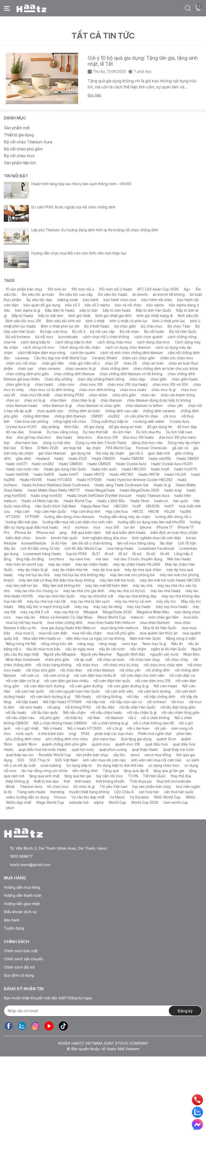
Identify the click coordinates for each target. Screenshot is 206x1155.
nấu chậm (138, 649)
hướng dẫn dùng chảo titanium (69, 517)
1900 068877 (21, 856)
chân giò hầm (53, 363)
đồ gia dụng (94, 427)
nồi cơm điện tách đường (44, 686)
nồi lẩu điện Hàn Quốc (138, 707)
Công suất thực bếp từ (109, 421)
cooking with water (149, 421)
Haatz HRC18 (149, 474)
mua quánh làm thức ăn (159, 633)
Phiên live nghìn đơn (155, 733)
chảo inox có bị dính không (51, 390)
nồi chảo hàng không (53, 665)
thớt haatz (83, 781)
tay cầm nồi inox (109, 776)
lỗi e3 (123, 554)
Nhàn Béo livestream (23, 659)
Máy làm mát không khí (61, 585)
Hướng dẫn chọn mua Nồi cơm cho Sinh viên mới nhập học (79, 253)
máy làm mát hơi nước (117, 580)
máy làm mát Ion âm (22, 585)
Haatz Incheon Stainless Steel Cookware (55, 485)
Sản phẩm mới (16, 127)
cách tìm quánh (82, 352)
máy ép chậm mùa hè (70, 569)
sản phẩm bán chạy (92, 755)
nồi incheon (156, 702)
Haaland (42, 458)
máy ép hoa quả (106, 569)
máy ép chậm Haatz (91, 564)
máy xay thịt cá (66, 612)
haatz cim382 (43, 464)
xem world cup (175, 802)
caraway (22, 358)
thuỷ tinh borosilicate (174, 781)
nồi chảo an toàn (111, 659)
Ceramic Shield (104, 358)
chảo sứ (12, 400)
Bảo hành (12, 920)
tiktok (10, 786)
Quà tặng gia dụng (136, 739)
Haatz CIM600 (70, 464)
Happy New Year (95, 506)
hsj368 (185, 511)
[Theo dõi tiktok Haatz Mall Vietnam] (63, 1026)
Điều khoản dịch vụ (20, 911)
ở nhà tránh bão (51, 733)
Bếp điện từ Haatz (60, 310)
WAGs (190, 797)
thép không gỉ (17, 781)
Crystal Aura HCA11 (21, 427)
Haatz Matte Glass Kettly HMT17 (54, 490)
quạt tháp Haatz (145, 749)
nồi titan (94, 718)
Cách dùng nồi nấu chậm (80, 347)
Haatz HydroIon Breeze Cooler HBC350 (140, 479)
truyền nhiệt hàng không (89, 792)
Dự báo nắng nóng (62, 432)
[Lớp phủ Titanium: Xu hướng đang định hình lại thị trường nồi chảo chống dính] (16, 236)
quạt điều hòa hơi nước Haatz (42, 749)
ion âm (129, 527)
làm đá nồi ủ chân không (92, 543)
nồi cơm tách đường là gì (50, 696)
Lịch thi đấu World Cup (83, 548)
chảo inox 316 (91, 384)
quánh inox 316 (127, 744)
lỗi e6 (164, 554)
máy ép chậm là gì (32, 569)
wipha (99, 802)
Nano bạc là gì (154, 643)
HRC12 (138, 511)
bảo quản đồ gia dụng (42, 305)
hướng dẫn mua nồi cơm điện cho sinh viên (78, 522)
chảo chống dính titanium (74, 374)
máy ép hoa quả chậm (143, 569)
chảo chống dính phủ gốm (27, 374)
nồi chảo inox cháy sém (163, 665)
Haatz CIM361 (188, 458)
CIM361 (97, 416)
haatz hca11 (160, 469)
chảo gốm (158, 379)
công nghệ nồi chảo (69, 421)
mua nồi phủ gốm (121, 633)
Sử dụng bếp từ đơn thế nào (120, 765)
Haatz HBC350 (134, 469)
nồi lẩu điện (105, 707)
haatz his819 (44, 474)
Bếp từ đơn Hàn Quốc (153, 310)
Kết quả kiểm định (86, 532)
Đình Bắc (71, 427)
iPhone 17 (165, 527)
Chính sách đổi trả (19, 967)
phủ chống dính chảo (23, 739)
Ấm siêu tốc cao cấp (76, 294)
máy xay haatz (139, 606)
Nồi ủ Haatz (52, 728)
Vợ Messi (117, 797)
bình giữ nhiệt (79, 315)
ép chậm (93, 448)
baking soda (67, 300)
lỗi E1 (96, 554)
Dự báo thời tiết (95, 432)
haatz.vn (161, 501)
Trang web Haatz (31, 792)
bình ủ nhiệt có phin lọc (128, 321)
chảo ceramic (49, 368)
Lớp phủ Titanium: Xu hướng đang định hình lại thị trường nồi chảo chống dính (94, 230)
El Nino (26, 448)
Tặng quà (111, 770)
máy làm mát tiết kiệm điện (106, 585)
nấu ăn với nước (112, 649)
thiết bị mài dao (46, 781)
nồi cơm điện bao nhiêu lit (95, 675)
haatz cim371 (16, 464)
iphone (145, 527)
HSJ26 (169, 511)
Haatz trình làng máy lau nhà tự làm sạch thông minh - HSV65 (81, 184)
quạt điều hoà (156, 744)
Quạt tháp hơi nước (178, 749)
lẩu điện (166, 543)
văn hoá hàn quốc (179, 792)
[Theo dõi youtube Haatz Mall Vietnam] (49, 1026)
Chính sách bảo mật (21, 950)
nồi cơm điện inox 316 (153, 681)
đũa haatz (64, 437)
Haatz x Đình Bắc (111, 501)
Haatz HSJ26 (175, 474)
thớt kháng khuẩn (110, 781)
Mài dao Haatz (179, 559)
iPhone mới (45, 532)
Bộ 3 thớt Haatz (96, 326)
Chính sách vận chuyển (23, 958)
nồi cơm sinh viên (119, 691)
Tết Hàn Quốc (154, 776)
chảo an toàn (153, 363)
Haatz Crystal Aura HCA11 (171, 464)
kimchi (41, 538)
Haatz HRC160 (121, 474)
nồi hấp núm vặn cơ (126, 702)
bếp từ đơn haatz (117, 310)
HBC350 (121, 506)
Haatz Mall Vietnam (122, 1048)
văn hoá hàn (149, 792)
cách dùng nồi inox (39, 347)
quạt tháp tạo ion (20, 755)
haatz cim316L (160, 458)
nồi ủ (132, 718)
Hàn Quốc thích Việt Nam (55, 506)
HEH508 (153, 506)
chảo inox (66, 384)
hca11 (137, 506)
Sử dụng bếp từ (79, 765)
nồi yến (160, 728)
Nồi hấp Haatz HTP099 (62, 702)
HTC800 (13, 517)
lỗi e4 (136, 554)
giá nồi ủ (136, 453)
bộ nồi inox (44, 337)
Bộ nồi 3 (78, 331)
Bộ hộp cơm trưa (53, 331)
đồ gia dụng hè (159, 427)
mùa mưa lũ (24, 633)
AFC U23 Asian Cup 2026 (158, 289)
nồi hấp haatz (27, 702)
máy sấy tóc (166, 601)
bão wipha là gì (27, 310)
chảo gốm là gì (18, 384)
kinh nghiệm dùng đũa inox (105, 538)
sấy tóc (119, 755)
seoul (134, 755)
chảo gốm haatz (185, 379)
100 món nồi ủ (82, 289)
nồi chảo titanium (101, 670)
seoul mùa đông (157, 755)
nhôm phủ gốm (57, 659)
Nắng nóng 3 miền (181, 638)
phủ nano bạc (104, 739)
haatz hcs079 (185, 469)
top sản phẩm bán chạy (151, 786)
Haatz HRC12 (94, 474)
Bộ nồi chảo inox (19, 155)
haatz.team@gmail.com (30, 864)
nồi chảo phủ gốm (40, 670)
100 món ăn (56, 289)
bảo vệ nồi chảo (128, 305)
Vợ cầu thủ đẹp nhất (88, 797)
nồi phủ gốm (50, 718)
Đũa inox (84, 437)
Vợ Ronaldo (139, 797)
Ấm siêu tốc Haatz (112, 294)
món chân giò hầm (163, 617)
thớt (67, 781)
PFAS (85, 733)
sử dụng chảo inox (163, 765)
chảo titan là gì (83, 400)
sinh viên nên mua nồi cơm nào (156, 760)
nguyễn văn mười (164, 654)
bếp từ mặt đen (50, 315)
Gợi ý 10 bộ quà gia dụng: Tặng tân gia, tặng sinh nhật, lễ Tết (143, 61)
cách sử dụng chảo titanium (127, 347)
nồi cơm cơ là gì (56, 675)
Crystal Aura (179, 421)
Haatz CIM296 (132, 458)
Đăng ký (185, 1010)
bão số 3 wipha (97, 305)
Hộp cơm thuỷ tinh (85, 511)
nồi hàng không (109, 696)
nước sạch (24, 733)
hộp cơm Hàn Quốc (50, 511)
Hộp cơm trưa (117, 511)
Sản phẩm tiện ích (20, 162)
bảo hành (90, 300)
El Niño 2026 (47, 448)
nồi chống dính (158, 670)
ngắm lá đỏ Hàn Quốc (168, 649)
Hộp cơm (22, 511)
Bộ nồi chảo (129, 331)
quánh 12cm (166, 739)
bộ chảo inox (152, 326)
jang (63, 532)
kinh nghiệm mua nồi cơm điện (156, 538)
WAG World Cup (167, 797)
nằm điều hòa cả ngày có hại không (95, 638)
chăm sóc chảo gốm (138, 358)
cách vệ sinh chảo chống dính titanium (131, 352)
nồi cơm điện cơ (182, 675)
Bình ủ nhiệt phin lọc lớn (60, 326)
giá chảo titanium (52, 453)
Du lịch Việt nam (179, 432)
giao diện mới (159, 453)
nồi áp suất (83, 659)
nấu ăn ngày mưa (80, 649)
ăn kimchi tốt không (169, 294)
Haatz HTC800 (59, 479)
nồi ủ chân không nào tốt (153, 723)
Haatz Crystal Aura (131, 464)
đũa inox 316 (107, 437)
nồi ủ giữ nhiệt (27, 728)
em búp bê (72, 448)
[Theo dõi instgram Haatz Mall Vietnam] (35, 1026)
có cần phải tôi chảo (141, 416)
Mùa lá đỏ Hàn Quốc (160, 628)
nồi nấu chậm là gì (142, 712)
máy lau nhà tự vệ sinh (133, 601)
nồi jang (53, 707)
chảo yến (175, 405)
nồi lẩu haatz (16, 712)
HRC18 (153, 511)
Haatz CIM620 (99, 464)
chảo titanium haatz (21, 405)
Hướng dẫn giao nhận (22, 903)
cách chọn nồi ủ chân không (106, 337)
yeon (10, 808)
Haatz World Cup (78, 501)
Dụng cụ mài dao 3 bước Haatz (101, 442)
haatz (59, 458)
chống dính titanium (70, 416)
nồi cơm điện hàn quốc (111, 681)
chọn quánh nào (50, 411)
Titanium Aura (31, 786)
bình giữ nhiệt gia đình (113, 315)
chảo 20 (111, 363)
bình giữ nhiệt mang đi (155, 315)
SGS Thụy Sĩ (39, 760)
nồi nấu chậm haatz (106, 712)
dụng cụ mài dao (57, 442)
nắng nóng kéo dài (56, 643)
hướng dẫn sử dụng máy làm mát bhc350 (151, 522)
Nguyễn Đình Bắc (131, 654)
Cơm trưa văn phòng (31, 421)
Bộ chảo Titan (179, 326)
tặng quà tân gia (78, 776)
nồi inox (177, 702)
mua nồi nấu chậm (87, 633)
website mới (79, 802)
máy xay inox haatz (172, 606)
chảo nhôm (98, 395)
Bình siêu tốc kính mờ (63, 321)
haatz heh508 (17, 474)
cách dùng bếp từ (35, 342)
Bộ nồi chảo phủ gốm (23, 148)
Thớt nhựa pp (140, 781)
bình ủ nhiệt (95, 321)
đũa (9, 437)
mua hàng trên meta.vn (119, 628)
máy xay (81, 606)
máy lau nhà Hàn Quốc (56, 596)
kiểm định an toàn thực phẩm (174, 532)
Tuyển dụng (14, 928)
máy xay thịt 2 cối (35, 612)
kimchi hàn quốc (64, 538)
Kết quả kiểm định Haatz (125, 532)
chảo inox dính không (97, 390)
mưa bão (191, 617)
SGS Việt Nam (66, 760)
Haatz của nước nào (22, 469)
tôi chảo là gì (84, 786)
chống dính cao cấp (121, 411)
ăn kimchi (140, 294)
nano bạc (129, 643)
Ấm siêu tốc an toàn (38, 294)
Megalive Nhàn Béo (153, 612)
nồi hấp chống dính (159, 696)
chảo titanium (111, 400)
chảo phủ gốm (124, 395)
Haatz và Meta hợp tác (40, 501)
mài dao (102, 559)
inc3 (66, 527)
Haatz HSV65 (31, 479)
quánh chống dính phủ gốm (64, 744)
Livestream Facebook (156, 548)
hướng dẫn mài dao (22, 522)
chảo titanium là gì (57, 405)
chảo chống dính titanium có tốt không (131, 374)
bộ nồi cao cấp (102, 331)
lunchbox (56, 559)
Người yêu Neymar (96, 654)
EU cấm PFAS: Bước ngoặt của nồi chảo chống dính (73, 207)
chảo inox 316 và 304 (170, 384)
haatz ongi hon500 (46, 495)
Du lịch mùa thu (148, 432)
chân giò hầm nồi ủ (84, 363)
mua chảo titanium (155, 622)
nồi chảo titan (71, 670)
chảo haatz (44, 384)
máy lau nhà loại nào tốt (46, 601)
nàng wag (85, 643)
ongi (72, 733)
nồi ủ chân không (155, 718)
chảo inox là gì (163, 390)
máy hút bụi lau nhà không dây (80, 575)
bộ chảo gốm (125, 326)
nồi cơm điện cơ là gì (22, 681)
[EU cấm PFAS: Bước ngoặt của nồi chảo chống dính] (16, 213)
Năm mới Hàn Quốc (145, 638)
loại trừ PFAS (76, 554)
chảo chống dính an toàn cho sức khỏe (165, 368)
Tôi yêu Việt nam (113, 786)
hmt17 (169, 506)
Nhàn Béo (191, 654)
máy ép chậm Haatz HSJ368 (136, 564)
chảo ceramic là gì (81, 368)
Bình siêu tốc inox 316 (23, 321)
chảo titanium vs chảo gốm (99, 405)
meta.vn (137, 617)
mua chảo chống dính (65, 622)
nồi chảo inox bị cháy (121, 665)
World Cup (117, 802)
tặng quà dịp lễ (136, 770)
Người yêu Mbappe (60, 654)
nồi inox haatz (30, 707)
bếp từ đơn (89, 310)
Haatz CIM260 (103, 458)
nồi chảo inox (87, 665)
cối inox (169, 416)
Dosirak (35, 432)
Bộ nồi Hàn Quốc (183, 331)
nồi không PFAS (78, 707)
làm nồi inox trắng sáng (136, 543)
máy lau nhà (142, 585)
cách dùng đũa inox (153, 342)
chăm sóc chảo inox (176, 358)
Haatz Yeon (139, 501)
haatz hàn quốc (104, 469)
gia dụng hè (81, 453)
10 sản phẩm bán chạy (24, 289)
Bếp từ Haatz (22, 315)
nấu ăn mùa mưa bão (43, 649)
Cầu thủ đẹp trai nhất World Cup (60, 358)
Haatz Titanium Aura (152, 495)
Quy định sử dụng (19, 975)
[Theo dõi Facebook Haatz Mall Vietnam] (8, 1026)
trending (57, 792)
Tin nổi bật (16, 175)
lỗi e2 (109, 554)
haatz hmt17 (68, 474)
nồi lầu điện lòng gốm (178, 707)
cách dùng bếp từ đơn (73, 342)
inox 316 (112, 527)
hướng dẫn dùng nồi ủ (173, 517)
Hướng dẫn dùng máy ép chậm (124, 517)
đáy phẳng (50, 427)
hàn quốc (180, 501)
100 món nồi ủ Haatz (115, 289)
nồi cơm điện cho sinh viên (142, 675)
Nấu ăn (177, 643)
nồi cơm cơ (30, 675)
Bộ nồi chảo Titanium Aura (28, 141)
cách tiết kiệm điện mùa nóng (41, 352)
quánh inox (101, 744)
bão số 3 (72, 305)
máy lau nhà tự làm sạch (90, 601)
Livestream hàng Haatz (42, 554)
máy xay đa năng (107, 606)
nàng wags (108, 643)
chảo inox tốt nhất (34, 395)
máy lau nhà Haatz (165, 591)
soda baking (50, 765)
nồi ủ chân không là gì (110, 723)
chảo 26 (130, 363)
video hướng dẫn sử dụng (27, 797)
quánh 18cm (27, 744)
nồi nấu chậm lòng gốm (180, 712)
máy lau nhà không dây (137, 596)
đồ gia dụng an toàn (125, 427)
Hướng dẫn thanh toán (22, 895)
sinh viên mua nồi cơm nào (104, 760)
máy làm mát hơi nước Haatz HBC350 (170, 580)
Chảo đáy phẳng (58, 379)
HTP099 (32, 517)
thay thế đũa (181, 776)
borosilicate (68, 337)
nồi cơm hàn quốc (29, 691)
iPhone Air (23, 532)
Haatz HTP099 (89, 479)
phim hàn (184, 733)
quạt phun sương (113, 749)
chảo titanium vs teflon (144, 405)
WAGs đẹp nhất (18, 802)
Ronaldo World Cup (55, 755)
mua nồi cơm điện (53, 633)
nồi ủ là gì (114, 728)
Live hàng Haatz (120, 548)
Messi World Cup (111, 617)
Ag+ (187, 289)
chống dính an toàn (84, 411)
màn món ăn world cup (24, 564)
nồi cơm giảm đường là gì (128, 686)
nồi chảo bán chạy (145, 659)
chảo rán (148, 395)
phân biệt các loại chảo (114, 733)
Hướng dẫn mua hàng (22, 887)
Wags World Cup (50, 802)
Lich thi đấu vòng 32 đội (40, 548)
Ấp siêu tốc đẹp (39, 300)
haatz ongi (173, 490)
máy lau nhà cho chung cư (36, 591)
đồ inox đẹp (187, 427)
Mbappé (91, 612)
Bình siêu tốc (188, 315)
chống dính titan (36, 416)
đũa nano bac (26, 442)
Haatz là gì (162, 485)
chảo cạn (25, 368)
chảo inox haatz (133, 390)
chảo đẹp (137, 379)
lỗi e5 (150, 554)
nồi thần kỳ (74, 718)
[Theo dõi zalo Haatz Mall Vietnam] (22, 1026)
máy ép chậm (59, 564)
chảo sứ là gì (34, 400)
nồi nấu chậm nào (20, 718)
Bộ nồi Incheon (18, 337)
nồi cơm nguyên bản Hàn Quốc (74, 691)
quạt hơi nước (83, 749)
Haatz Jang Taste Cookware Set (121, 485)
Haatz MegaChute (100, 490)
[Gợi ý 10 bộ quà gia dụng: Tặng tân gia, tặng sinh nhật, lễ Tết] (42, 78)
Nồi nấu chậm (74, 712)
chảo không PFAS (69, 395)
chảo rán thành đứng (178, 395)
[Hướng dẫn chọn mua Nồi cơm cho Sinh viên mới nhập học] (16, 259)
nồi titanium (114, 718)
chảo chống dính (114, 368)
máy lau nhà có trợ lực (127, 591)
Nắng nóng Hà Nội (21, 643)
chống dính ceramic (159, 411)
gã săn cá (180, 448)
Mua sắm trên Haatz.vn (42, 638)
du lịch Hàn (122, 432)
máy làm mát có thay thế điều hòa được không (57, 580)
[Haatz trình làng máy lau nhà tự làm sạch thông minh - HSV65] (16, 190)
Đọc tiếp (94, 95)
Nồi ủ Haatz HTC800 (84, 728)
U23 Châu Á (124, 792)
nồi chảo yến (130, 670)
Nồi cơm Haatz (165, 686)
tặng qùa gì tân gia (168, 770)
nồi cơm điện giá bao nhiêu (66, 681)
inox (96, 527)
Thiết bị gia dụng (19, 134)
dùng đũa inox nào (147, 442)
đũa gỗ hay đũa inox (34, 437)
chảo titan (58, 400)
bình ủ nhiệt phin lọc (168, 321)
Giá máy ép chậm (110, 453)
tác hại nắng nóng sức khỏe (45, 770)
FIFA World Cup (118, 448)
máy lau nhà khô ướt (96, 596)
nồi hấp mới (95, 702)
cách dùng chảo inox (114, 342)
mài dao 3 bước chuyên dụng (138, 559)
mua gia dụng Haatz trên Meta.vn (68, 628)
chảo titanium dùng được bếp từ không (159, 400)
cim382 (114, 416)
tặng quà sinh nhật (44, 776)
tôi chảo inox (58, 786)
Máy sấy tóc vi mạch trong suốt (44, 606)
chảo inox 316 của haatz (127, 384)
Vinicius (60, 797)
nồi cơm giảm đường (86, 686)
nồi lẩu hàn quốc (44, 712)
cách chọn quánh (148, 337)
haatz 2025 (78, 458)
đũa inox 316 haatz (138, 437)
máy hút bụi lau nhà (33, 575)
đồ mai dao (15, 432)
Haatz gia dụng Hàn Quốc (65, 469)
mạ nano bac (80, 559)
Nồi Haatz (83, 696)
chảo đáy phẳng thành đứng (100, 379)
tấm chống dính (85, 770)
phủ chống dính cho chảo (67, 739)
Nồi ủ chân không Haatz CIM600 (60, 723)
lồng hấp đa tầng (30, 559)
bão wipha (155, 305)
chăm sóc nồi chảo (21, 363)
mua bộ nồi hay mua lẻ (24, 622)
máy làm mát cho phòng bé (132, 575)
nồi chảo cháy (176, 659)
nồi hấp (133, 696)
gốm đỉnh (23, 458)
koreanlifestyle (34, 543)
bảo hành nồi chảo (156, 300)
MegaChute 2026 (117, 612)
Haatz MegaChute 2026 (139, 490)
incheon (81, 527)
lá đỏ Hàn (59, 543)
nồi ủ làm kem (138, 728)
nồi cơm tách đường (154, 691)
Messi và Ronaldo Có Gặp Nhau (66, 617)
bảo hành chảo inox (120, 300)
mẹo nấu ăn (25, 617)
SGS (20, 760)
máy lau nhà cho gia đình (83, 591)
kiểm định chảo (18, 538)
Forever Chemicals (151, 448)
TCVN (133, 776)
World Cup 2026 (144, 802)
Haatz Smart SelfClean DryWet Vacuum (99, 495)
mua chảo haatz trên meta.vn (111, 622)
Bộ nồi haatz (154, 331)
